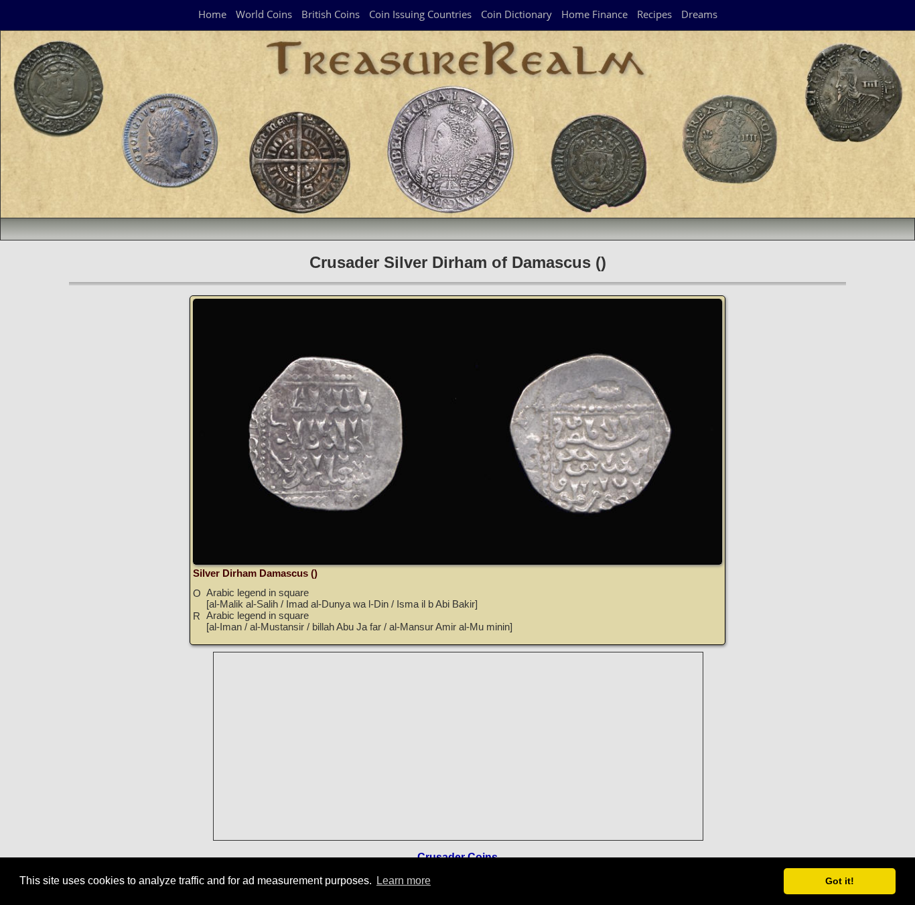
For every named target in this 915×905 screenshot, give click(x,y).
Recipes (654, 14)
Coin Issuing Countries (420, 14)
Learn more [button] (403, 880)
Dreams (699, 14)
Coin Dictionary (516, 14)
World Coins (264, 14)
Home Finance (594, 14)
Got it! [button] (839, 881)
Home (212, 14)
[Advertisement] (459, 746)
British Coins (330, 14)
